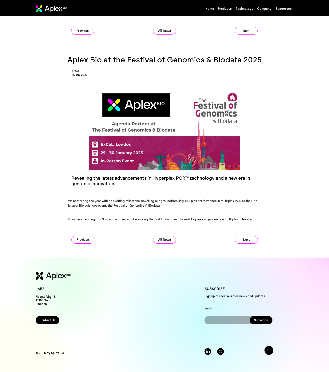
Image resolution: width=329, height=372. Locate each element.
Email (208, 308)
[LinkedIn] (207, 351)
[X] (220, 351)
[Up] (268, 350)
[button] (283, 8)
